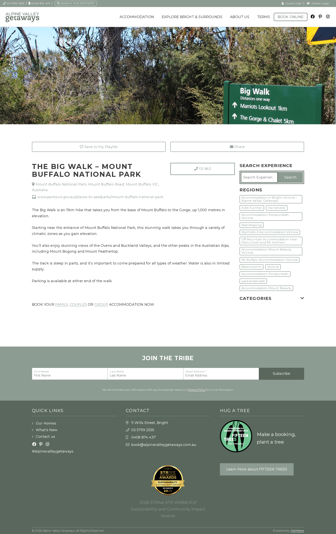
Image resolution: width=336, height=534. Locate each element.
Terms (263, 17)
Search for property (77, 3)
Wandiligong (252, 225)
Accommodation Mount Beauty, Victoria (267, 251)
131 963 (204, 169)
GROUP (101, 304)
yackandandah (253, 281)
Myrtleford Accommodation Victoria (270, 232)
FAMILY (61, 304)
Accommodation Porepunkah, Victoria (265, 216)
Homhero (297, 530)
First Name (41, 371)
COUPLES (78, 304)
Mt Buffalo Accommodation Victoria (270, 260)
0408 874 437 (40, 3)
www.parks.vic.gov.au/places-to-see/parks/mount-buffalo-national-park (99, 197)
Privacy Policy (197, 389)
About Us (239, 17)
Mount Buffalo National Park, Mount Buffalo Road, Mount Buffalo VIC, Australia (95, 187)
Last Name (117, 371)
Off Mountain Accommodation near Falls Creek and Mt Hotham (269, 240)
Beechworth (252, 267)
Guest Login (293, 3)
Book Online (291, 17)
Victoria (273, 267)
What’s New (46, 430)
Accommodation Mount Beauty (266, 288)
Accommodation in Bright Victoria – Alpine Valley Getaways (269, 199)
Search (290, 177)
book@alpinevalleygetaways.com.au (163, 445)
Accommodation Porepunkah (265, 274)
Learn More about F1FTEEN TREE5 (256, 469)
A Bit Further (252, 208)
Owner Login (320, 3)
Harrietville (276, 208)
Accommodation (137, 17)
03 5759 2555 (15, 3)
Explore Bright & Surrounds (192, 17)
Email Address (196, 371)
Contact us (45, 436)
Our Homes (46, 423)
